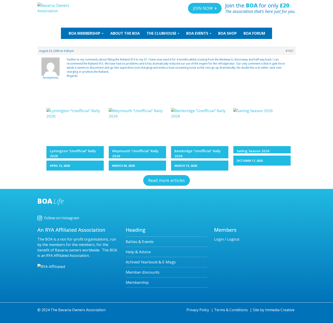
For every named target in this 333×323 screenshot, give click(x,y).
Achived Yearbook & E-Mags (151, 262)
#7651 (290, 51)
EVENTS (197, 33)
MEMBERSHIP (85, 33)
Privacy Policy (197, 309)
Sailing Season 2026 (253, 151)
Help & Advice (138, 251)
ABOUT (125, 33)
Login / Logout (226, 239)
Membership (137, 282)
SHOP (227, 33)
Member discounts (142, 272)
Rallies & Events (140, 241)
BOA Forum (254, 33)
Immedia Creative (279, 309)
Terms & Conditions (231, 309)
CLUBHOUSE (162, 33)
